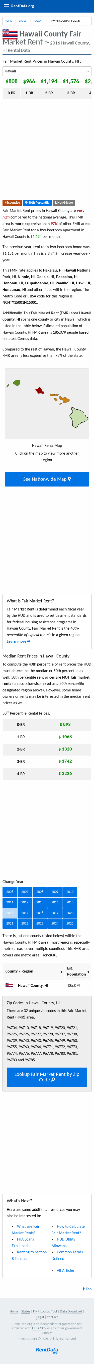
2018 (39, 913)
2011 (9, 902)
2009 (54, 892)
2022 (24, 924)
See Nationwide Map (45, 479)
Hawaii (38, 21)
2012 (24, 902)
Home (8, 21)
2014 (54, 902)
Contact (52, 1317)
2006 (9, 892)
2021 (9, 924)
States (23, 21)
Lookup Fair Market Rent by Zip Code (47, 1077)
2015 (69, 902)
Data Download (71, 1311)
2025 (69, 924)
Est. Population (76, 971)
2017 (24, 913)
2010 (69, 892)
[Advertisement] (47, 150)
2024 (54, 924)
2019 (54, 913)
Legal (40, 1317)
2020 (69, 913)
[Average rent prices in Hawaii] (11, 986)
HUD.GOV (39, 1328)
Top (88, 1289)
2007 (24, 892)
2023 (39, 924)
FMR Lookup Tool (45, 1311)
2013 (39, 902)
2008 (39, 892)
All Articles (65, 1271)
